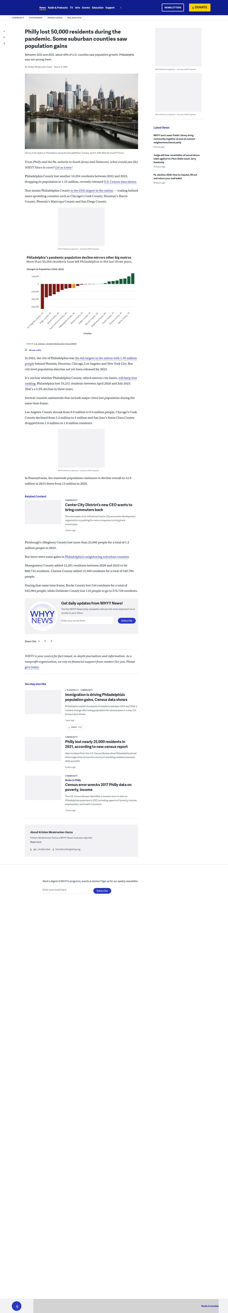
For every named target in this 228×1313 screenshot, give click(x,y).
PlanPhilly (73, 690)
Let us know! (63, 167)
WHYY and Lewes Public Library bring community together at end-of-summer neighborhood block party (174, 139)
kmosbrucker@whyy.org (68, 849)
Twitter (45, 641)
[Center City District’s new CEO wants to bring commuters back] (43, 514)
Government (36, 17)
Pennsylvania (55, 17)
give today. (32, 667)
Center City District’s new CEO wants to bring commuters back (98, 507)
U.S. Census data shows (120, 182)
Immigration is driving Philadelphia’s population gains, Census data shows (96, 697)
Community (18, 17)
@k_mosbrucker (41, 849)
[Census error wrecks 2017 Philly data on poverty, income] (43, 794)
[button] (16, 1306)
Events (86, 7)
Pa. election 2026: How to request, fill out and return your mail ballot (175, 176)
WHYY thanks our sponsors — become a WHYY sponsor (78, 249)
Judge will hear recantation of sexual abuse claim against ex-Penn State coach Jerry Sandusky (177, 158)
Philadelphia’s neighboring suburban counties (97, 557)
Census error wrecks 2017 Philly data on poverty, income (98, 787)
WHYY (20, 7)
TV (71, 7)
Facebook (39, 641)
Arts (77, 7)
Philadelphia (74, 17)
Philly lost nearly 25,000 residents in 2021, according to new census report (96, 744)
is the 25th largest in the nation (92, 190)
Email (51, 641)
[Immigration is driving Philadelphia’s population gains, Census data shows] (43, 704)
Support (110, 7)
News (42, 7)
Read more (35, 842)
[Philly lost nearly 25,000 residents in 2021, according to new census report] (43, 751)
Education (97, 7)
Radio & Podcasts (58, 7)
